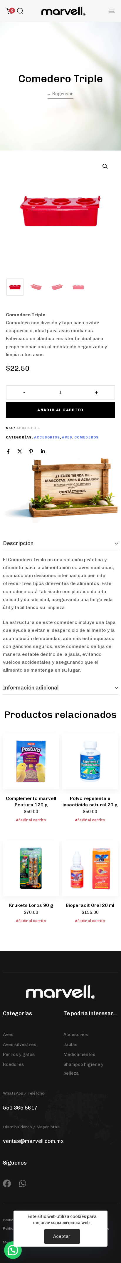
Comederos (86, 437)
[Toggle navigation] (97, 11)
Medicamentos (79, 1054)
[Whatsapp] (23, 1184)
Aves (67, 437)
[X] (19, 451)
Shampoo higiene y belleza (83, 1069)
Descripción (18, 543)
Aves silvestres (19, 1044)
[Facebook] (8, 451)
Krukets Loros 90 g (31, 905)
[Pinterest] (31, 451)
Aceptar (62, 1236)
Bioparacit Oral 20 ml (90, 905)
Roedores (13, 1064)
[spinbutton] (61, 392)
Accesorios (47, 437)
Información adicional (31, 688)
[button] (20, 11)
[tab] (60, 543)
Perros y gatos (19, 1054)
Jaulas (70, 1044)
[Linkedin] (43, 451)
